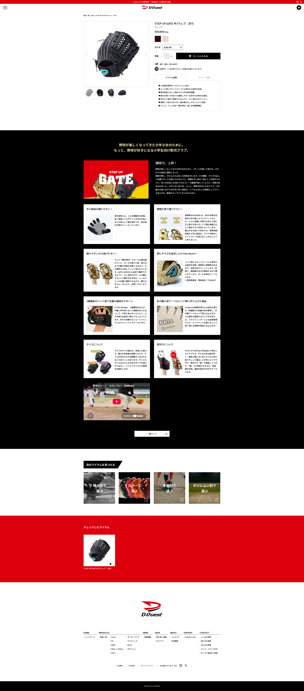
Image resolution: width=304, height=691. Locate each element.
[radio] (157, 39)
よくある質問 (206, 637)
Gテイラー (160, 641)
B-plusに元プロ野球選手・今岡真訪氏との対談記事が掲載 (152, 2)
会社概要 (174, 641)
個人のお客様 (206, 641)
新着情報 (147, 637)
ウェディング (132, 641)
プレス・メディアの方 (209, 649)
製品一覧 (86, 15)
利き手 (157, 47)
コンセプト (175, 637)
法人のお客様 (206, 645)
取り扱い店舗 (161, 637)
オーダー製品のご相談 (209, 653)
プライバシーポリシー (147, 666)
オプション (132, 649)
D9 (112, 641)
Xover (113, 637)
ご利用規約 (131, 666)
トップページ (90, 637)
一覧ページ (152, 433)
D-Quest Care (190, 637)
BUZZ (130, 645)
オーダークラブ (133, 637)
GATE (92, 15)
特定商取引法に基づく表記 (168, 666)
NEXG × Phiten (117, 649)
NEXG (113, 645)
